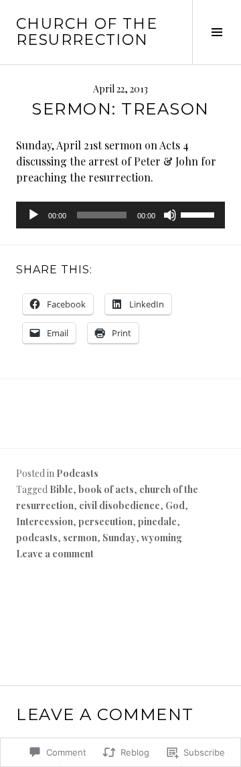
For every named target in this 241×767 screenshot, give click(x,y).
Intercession (44, 521)
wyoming (161, 537)
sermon (80, 537)
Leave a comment (55, 553)
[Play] (33, 215)
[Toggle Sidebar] (216, 32)
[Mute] (170, 215)
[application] (120, 215)
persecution (105, 521)
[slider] (199, 214)
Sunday (119, 537)
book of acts (106, 489)
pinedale (157, 521)
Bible (61, 489)
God (175, 505)
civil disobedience (119, 505)
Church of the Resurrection (86, 32)
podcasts (37, 537)
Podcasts (77, 473)
